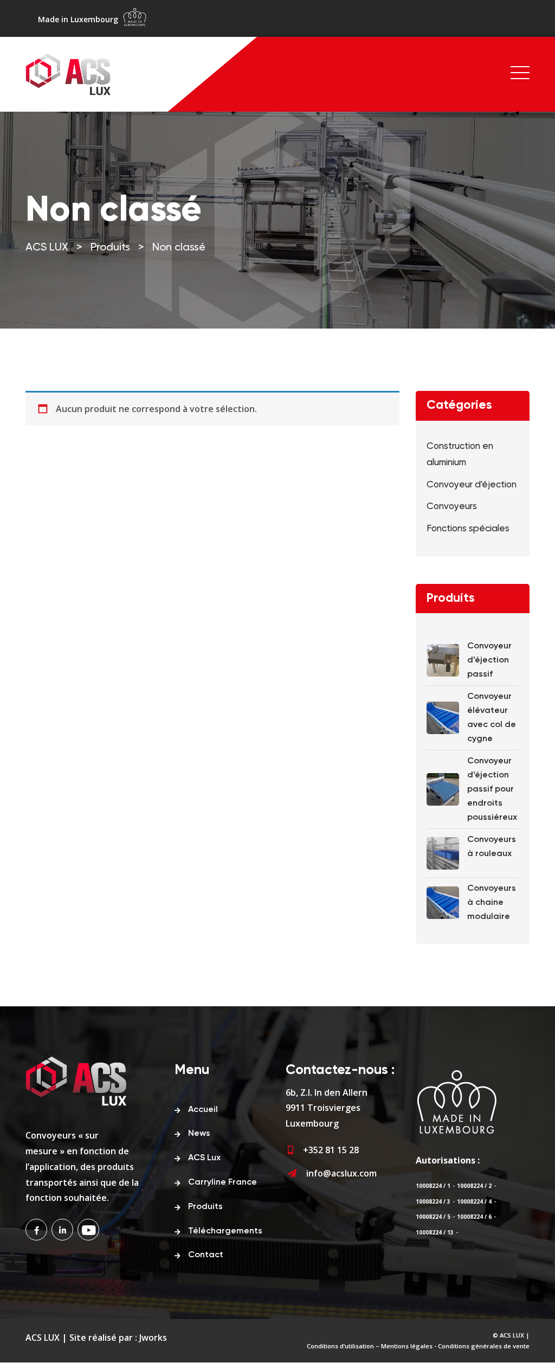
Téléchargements (225, 1231)
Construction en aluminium (460, 455)
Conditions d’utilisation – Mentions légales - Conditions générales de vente (418, 1346)
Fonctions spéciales (468, 528)
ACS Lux (204, 1158)
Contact (205, 1255)
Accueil (203, 1109)
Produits (205, 1207)
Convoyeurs (452, 506)
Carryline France (222, 1182)
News (199, 1133)
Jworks (153, 1337)
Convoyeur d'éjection (472, 485)
